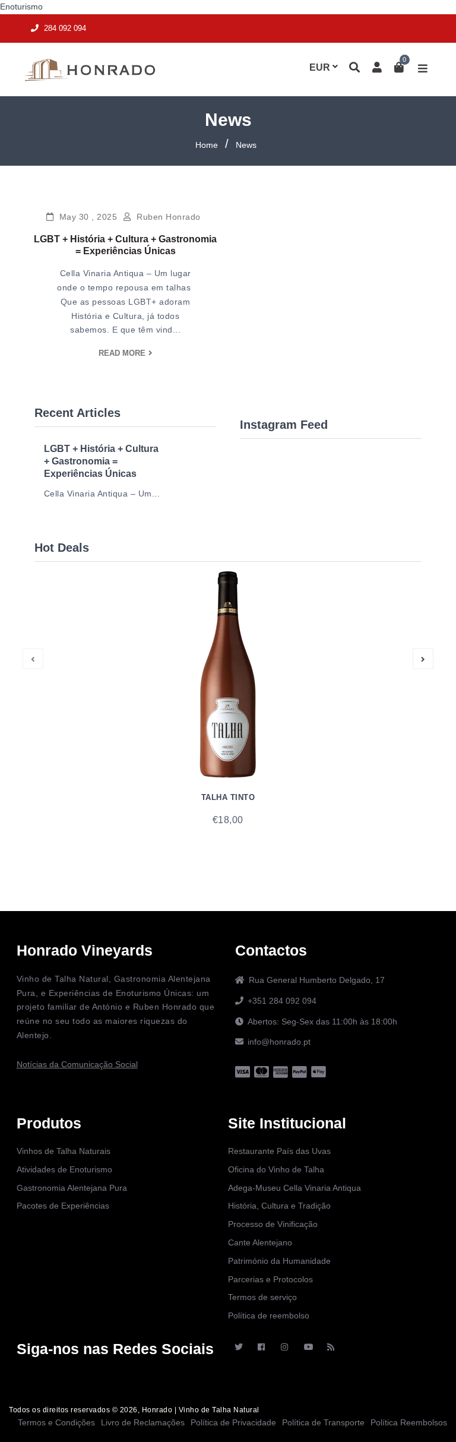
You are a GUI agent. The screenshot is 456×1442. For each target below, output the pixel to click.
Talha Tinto (228, 797)
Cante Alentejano (260, 1242)
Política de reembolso (268, 1315)
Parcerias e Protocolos (270, 1279)
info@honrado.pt (279, 1041)
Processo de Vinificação (273, 1224)
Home (206, 145)
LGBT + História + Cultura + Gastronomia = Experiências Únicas (101, 461)
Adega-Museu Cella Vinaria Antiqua (294, 1188)
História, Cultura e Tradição (279, 1205)
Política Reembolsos (408, 1422)
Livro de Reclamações (143, 1422)
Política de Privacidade (233, 1422)
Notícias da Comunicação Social (77, 1064)
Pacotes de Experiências (63, 1205)
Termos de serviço (262, 1297)
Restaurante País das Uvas (279, 1151)
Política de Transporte (323, 1422)
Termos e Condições (56, 1422)
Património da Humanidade (279, 1261)
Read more (122, 353)
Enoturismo (21, 6)
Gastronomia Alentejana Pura (72, 1188)
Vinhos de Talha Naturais (63, 1151)
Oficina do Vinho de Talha (276, 1169)
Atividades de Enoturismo (64, 1169)
